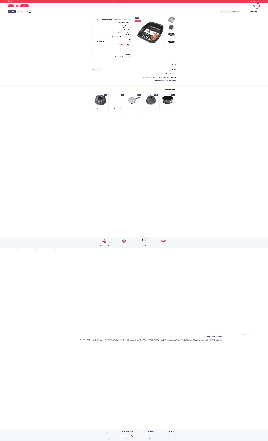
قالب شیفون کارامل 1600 (100, 108)
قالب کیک (120, 19)
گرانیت (115, 19)
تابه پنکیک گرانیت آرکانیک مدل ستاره (117, 109)
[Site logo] (256, 6)
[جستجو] (221, 11)
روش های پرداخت (151, 438)
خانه (130, 19)
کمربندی (165, 110)
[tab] (173, 64)
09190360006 (11, 11)
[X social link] (122, 57)
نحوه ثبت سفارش (152, 436)
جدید (126, 54)
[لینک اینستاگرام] (11, 1)
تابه (132, 110)
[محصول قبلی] (99, 19)
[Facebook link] (124, 57)
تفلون (98, 110)
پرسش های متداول (174, 436)
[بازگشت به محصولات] (97, 19)
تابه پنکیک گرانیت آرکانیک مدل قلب (134, 109)
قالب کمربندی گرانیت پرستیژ (167, 108)
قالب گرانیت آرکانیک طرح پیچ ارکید (151, 109)
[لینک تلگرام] (115, 57)
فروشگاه (125, 19)
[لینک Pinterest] (120, 57)
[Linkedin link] (119, 57)
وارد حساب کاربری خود (161, 80)
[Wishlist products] (17, 6)
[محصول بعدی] (96, 19)
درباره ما (176, 438)
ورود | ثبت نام (24, 6)
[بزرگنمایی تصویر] (163, 45)
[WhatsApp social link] (9, 1)
